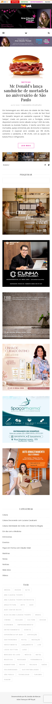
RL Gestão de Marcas (33, 696)
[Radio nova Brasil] (26, 46)
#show (18, 590)
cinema (7, 620)
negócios (8, 659)
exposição (32, 635)
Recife (22, 664)
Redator (6, 165)
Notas (4, 559)
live (39, 645)
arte (23, 605)
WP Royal (31, 699)
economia (8, 625)
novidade (21, 659)
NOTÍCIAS (15, 2)
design (43, 620)
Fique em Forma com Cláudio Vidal (16, 548)
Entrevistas (7, 537)
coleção (19, 620)
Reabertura (9, 664)
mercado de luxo (12, 655)
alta (27, 590)
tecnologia (23, 674)
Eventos (5, 542)
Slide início (6, 570)
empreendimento (25, 625)
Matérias (6, 553)
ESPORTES (24, 2)
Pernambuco (36, 659)
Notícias (26, 82)
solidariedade (11, 669)
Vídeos (5, 575)
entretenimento (12, 630)
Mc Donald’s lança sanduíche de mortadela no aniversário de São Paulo (26, 92)
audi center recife (13, 610)
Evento (27, 630)
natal (38, 655)
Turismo (38, 674)
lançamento (27, 645)
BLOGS (47, 2)
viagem (7, 679)
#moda (7, 590)
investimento (10, 645)
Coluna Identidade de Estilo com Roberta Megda (22, 526)
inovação (35, 640)
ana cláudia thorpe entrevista (19, 600)
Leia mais (26, 145)
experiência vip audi (13, 635)
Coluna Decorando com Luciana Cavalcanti (19, 520)
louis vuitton (11, 649)
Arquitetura (10, 605)
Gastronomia (10, 640)
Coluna (5, 515)
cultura (31, 620)
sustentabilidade (30, 669)
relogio (33, 664)
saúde (44, 664)
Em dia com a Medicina (11, 531)
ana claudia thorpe (13, 595)
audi (32, 605)
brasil (38, 615)
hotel (24, 640)
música (28, 655)
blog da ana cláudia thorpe (17, 615)
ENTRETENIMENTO (36, 2)
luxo (24, 649)
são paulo (9, 674)
